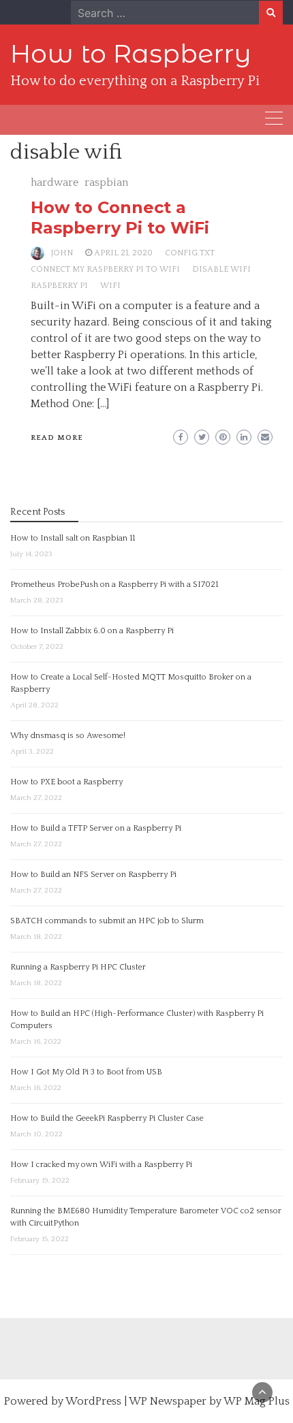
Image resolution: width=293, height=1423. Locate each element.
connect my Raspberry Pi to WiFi (105, 269)
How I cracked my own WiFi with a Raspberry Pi (101, 1164)
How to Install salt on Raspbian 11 (72, 538)
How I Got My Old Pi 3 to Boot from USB (86, 1072)
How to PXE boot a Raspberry (66, 782)
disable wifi (221, 269)
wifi (110, 285)
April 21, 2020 (123, 253)
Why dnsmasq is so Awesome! (67, 735)
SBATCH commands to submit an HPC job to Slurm (107, 920)
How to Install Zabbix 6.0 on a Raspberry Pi (92, 630)
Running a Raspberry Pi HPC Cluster (78, 967)
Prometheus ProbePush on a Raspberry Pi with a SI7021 (114, 584)
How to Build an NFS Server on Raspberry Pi (93, 874)
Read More (57, 438)
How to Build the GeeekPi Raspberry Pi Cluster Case (107, 1118)
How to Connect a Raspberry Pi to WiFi (120, 217)
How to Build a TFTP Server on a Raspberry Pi (95, 828)
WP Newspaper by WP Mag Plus (209, 1401)
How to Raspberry (130, 53)
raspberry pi (59, 285)
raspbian (106, 182)
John (62, 253)
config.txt (190, 253)
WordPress (93, 1401)
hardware (54, 182)
